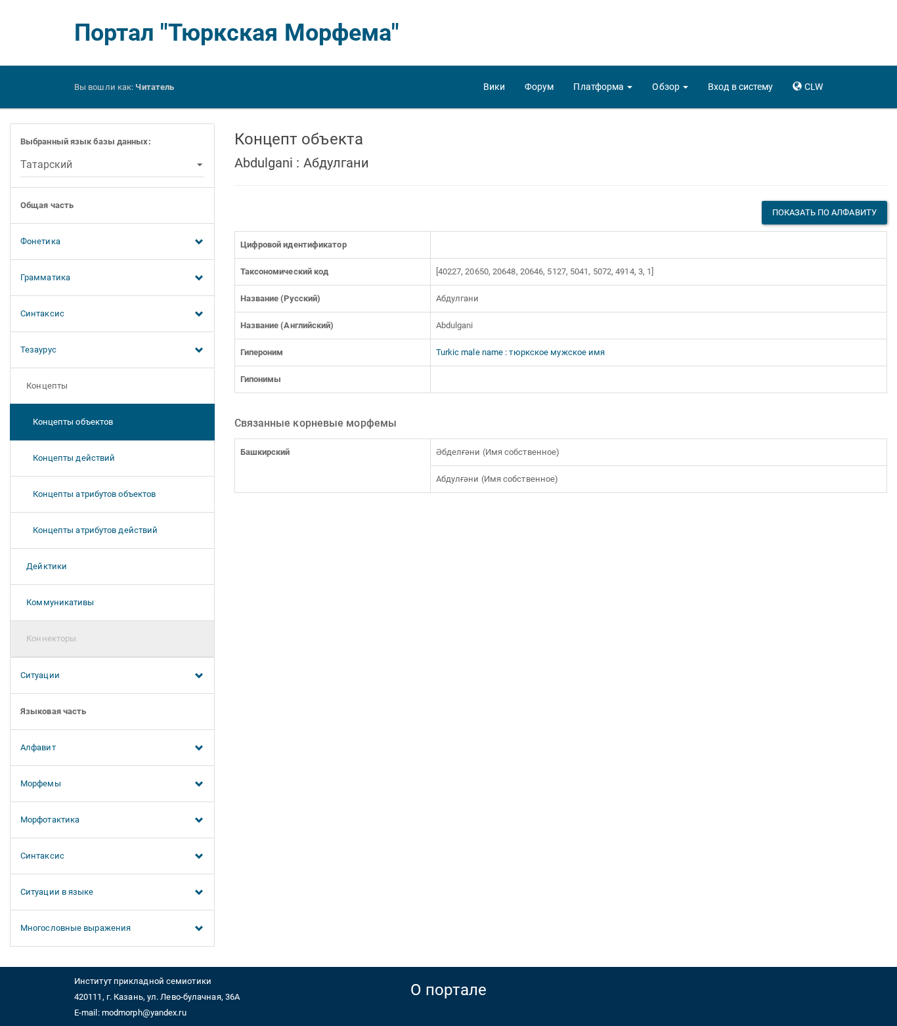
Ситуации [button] (40, 675)
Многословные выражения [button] (75, 928)
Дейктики (43, 566)
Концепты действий (67, 458)
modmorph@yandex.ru (144, 1012)
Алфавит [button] (38, 747)
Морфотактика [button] (49, 819)
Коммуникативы (57, 602)
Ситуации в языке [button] (57, 892)
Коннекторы (48, 638)
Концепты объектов (66, 422)
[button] (602, 87)
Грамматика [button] (45, 277)
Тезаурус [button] (38, 349)
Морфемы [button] (40, 783)
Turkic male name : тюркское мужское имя (520, 352)
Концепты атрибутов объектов (88, 494)
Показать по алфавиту (824, 212)
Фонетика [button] (40, 241)
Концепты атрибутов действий (89, 530)
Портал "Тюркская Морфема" (237, 33)
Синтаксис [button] (42, 313)
